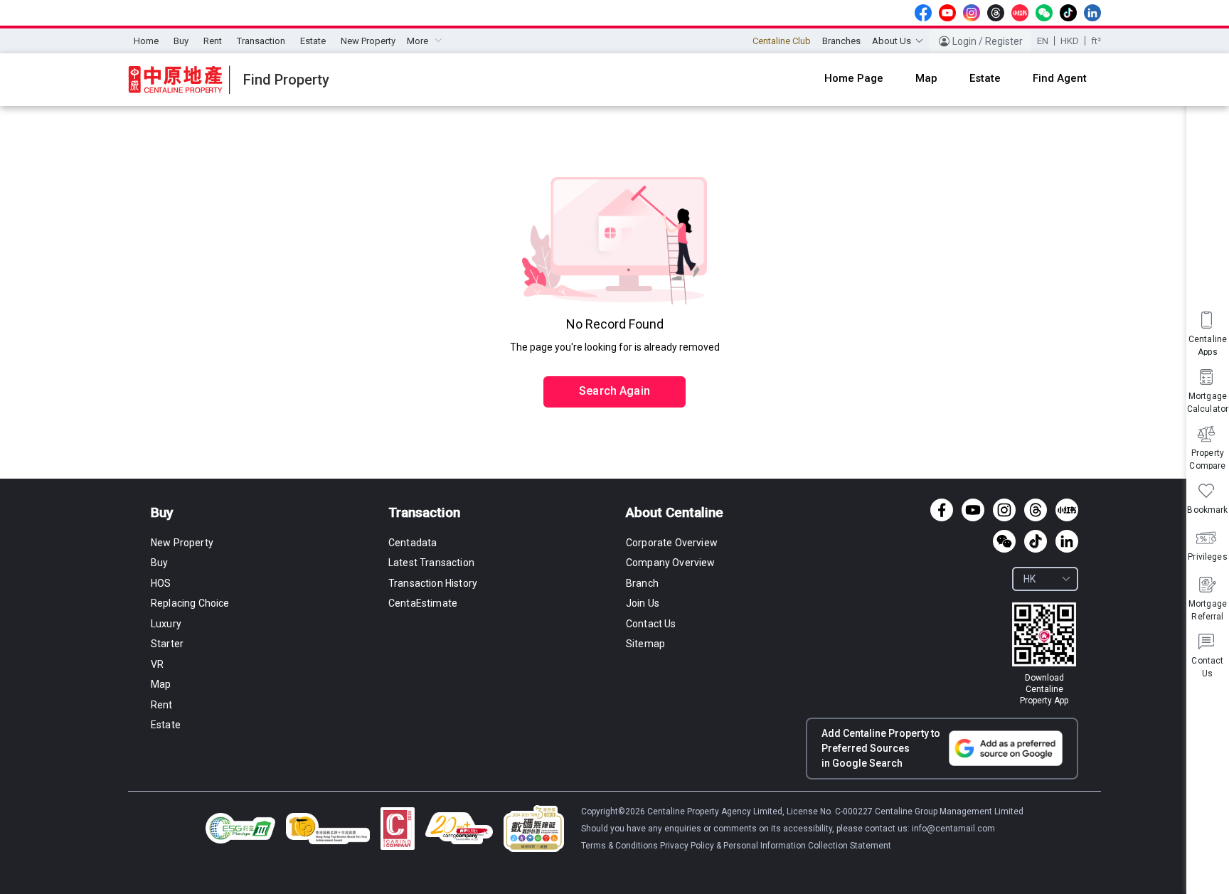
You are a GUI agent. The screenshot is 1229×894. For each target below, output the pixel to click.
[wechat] (1044, 12)
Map (161, 684)
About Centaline (674, 512)
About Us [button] (891, 41)
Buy (181, 41)
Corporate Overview (672, 542)
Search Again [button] (614, 391)
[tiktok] (1068, 12)
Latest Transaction (431, 562)
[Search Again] (614, 361)
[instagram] (971, 12)
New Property (368, 41)
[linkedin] (1092, 12)
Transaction (261, 41)
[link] (1044, 654)
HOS (161, 583)
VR (157, 664)
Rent (212, 41)
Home (146, 41)
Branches (841, 41)
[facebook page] (923, 12)
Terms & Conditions (620, 846)
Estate (313, 41)
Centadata (412, 542)
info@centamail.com (953, 829)
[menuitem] (146, 41)
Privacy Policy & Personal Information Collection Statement (775, 846)
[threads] (995, 12)
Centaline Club (781, 41)
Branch (642, 583)
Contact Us (651, 623)
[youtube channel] (947, 12)
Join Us (642, 603)
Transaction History (432, 583)
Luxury (166, 623)
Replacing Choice (190, 603)
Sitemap (645, 643)
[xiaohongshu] (1019, 12)
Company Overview (670, 562)
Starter (167, 643)
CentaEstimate (422, 603)
